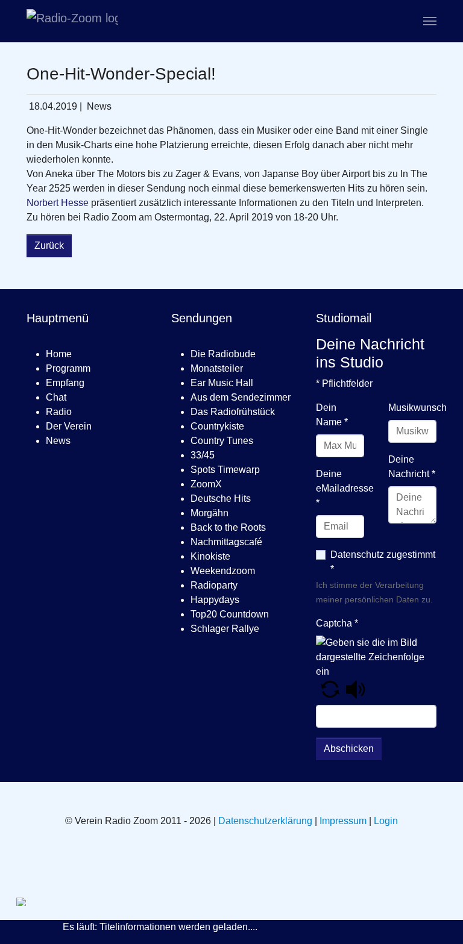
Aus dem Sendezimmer (241, 397)
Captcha (337, 623)
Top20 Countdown (230, 614)
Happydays (215, 600)
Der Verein (69, 426)
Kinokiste (210, 556)
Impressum (343, 821)
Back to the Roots (228, 527)
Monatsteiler (217, 368)
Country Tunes (222, 441)
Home (59, 354)
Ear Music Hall (222, 383)
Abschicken (349, 748)
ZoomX (206, 484)
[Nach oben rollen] (436, 917)
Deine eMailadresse (345, 488)
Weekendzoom (223, 571)
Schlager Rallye (225, 629)
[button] (330, 689)
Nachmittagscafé (226, 542)
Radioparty (214, 585)
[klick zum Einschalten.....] (38, 902)
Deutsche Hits (221, 498)
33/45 (203, 455)
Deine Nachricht (411, 466)
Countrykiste (217, 426)
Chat (56, 397)
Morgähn (209, 513)
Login (386, 821)
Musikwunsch (417, 407)
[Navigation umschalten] (429, 21)
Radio (59, 412)
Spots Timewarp (225, 469)
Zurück (49, 245)
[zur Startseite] (72, 21)
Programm (68, 368)
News (58, 441)
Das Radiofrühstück (233, 412)
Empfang (65, 383)
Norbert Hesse (58, 203)
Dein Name (332, 414)
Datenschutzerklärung (265, 821)
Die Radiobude (223, 354)
